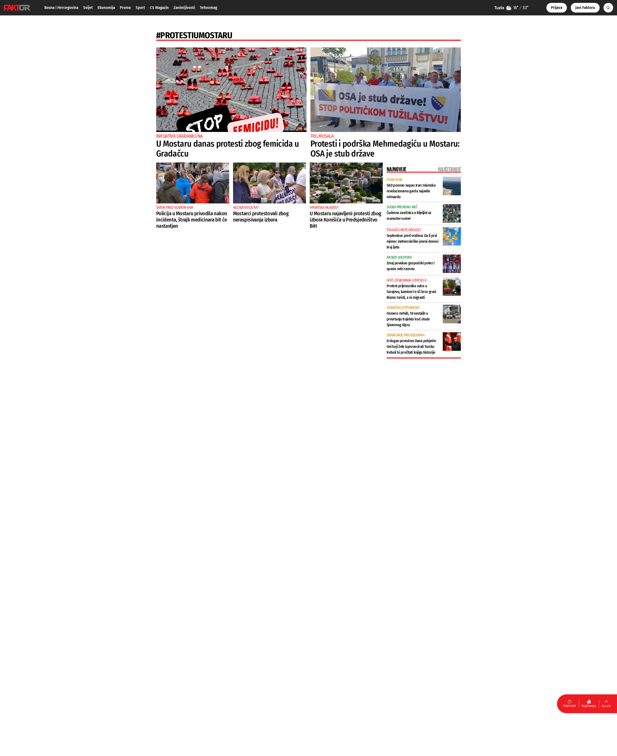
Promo (125, 7)
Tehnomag (208, 7)
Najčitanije (589, 706)
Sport (140, 7)
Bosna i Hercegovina (61, 7)
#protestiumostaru (194, 35)
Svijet (88, 7)
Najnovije (569, 706)
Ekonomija (106, 7)
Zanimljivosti (184, 7)
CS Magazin (159, 7)
